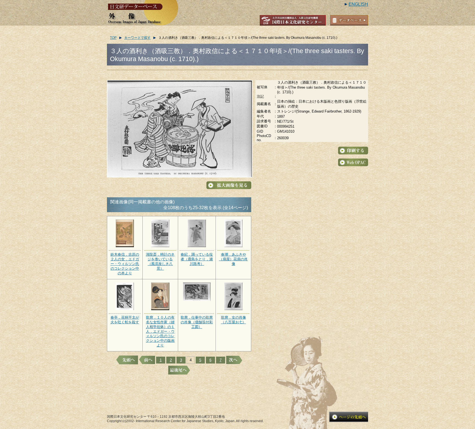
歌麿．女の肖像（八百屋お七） (233, 319)
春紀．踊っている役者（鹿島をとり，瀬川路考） (197, 259)
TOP (113, 38)
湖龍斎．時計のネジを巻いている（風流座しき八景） (160, 261)
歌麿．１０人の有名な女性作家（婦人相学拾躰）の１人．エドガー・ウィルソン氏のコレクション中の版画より (160, 331)
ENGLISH (358, 4)
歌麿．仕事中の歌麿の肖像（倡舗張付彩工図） (197, 322)
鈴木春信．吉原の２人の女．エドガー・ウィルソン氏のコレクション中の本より (125, 263)
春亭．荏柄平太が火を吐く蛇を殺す (125, 319)
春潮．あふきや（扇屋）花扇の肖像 (233, 259)
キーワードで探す (137, 38)
